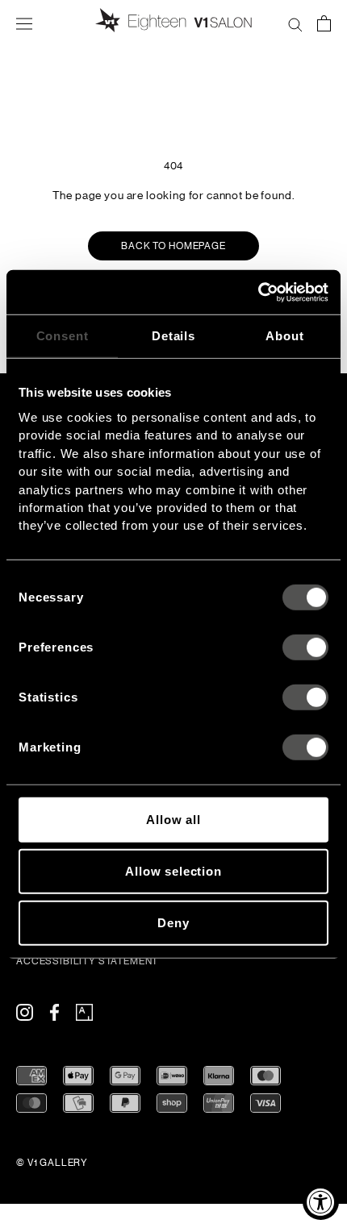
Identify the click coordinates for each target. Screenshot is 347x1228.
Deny (173, 922)
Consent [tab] (62, 336)
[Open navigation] (24, 22)
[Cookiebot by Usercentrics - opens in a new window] (257, 291)
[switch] (305, 647)
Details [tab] (173, 336)
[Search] (295, 22)
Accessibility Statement (87, 961)
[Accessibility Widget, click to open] (321, 1202)
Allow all (173, 819)
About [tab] (284, 336)
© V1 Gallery (52, 1162)
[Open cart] (324, 22)
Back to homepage (173, 246)
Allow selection (173, 870)
